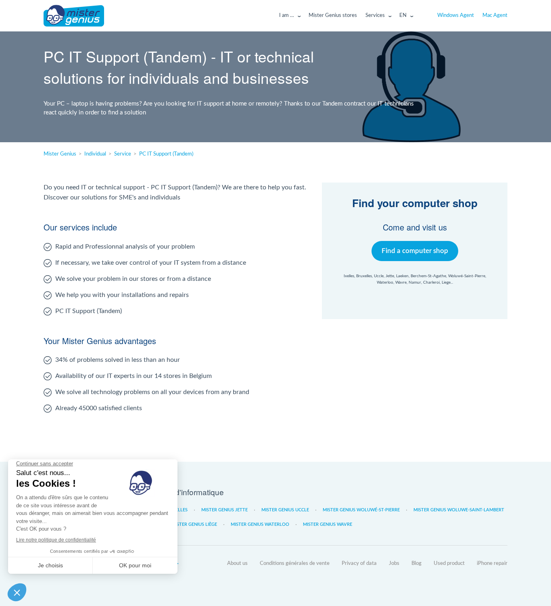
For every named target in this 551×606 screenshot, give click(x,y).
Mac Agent (494, 15)
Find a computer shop (415, 250)
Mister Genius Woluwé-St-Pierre (361, 510)
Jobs (394, 563)
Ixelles (179, 510)
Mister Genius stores (333, 15)
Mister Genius (74, 16)
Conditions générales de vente (295, 563)
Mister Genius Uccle (285, 510)
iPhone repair (492, 563)
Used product (449, 563)
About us (237, 563)
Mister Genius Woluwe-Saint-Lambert (458, 510)
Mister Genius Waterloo (260, 524)
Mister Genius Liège (194, 524)
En (403, 15)
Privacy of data (359, 563)
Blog (416, 563)
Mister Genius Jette (224, 510)
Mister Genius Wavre (327, 524)
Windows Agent (455, 15)
